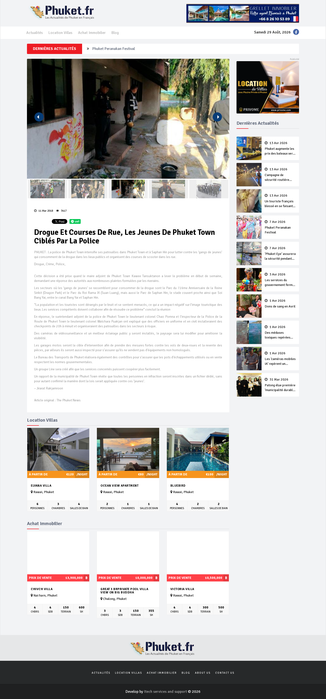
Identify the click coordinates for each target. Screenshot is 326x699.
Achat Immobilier (92, 32)
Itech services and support (166, 691)
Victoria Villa (182, 589)
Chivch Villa (42, 589)
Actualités (34, 32)
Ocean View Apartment (119, 485)
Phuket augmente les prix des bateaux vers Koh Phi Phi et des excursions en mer (279, 148)
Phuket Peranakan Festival (113, 48)
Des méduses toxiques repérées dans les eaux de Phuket (277, 332)
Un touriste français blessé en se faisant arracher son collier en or (279, 201)
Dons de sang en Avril (280, 303)
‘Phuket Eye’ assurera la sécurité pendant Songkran (280, 253)
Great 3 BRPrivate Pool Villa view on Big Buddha (124, 590)
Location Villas (60, 32)
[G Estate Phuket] (242, 13)
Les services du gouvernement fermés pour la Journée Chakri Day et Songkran (280, 280)
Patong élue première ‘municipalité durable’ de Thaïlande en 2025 (280, 385)
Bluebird (178, 485)
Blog (115, 32)
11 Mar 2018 (45, 211)
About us (202, 672)
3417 (63, 211)
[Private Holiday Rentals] (268, 87)
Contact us (224, 672)
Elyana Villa (41, 485)
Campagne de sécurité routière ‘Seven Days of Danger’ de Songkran (279, 174)
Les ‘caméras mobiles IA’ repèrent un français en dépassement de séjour (280, 358)
